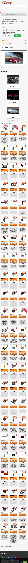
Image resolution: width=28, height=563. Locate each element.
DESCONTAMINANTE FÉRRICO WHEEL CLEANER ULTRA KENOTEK (22, 249)
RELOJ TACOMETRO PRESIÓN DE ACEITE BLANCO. (13, 358)
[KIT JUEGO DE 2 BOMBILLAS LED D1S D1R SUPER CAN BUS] (22, 526)
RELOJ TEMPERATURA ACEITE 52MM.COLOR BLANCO (13, 286)
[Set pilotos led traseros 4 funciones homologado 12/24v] (4, 474)
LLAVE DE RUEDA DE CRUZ (13, 212)
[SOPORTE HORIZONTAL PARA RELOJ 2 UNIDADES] (13, 185)
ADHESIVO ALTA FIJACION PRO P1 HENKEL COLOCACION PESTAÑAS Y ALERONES (4, 140)
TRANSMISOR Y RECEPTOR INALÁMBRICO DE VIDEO (4, 359)
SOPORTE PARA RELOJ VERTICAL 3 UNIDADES (4, 248)
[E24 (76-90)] (13, 79)
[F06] (13, 110)
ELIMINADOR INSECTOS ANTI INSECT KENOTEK (13, 158)
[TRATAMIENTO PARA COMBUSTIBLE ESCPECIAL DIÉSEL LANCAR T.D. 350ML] (22, 419)
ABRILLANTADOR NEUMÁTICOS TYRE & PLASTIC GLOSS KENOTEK (22, 159)
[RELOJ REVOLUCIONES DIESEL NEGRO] (4, 419)
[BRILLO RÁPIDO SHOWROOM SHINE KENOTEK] (22, 202)
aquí (21, 562)
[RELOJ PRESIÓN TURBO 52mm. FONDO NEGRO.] (4, 293)
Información (6, 43)
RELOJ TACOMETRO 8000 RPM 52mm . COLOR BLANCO (22, 376)
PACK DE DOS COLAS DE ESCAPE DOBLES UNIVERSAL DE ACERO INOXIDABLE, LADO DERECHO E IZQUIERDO (13, 539)
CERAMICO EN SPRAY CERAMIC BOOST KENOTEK (23, 229)
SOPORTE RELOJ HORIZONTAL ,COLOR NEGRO (22, 176)
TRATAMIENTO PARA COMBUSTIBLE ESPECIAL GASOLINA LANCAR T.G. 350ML (4, 466)
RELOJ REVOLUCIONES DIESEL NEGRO (4, 429)
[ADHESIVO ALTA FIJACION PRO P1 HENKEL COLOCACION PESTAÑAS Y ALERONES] (4, 128)
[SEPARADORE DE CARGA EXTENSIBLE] (22, 455)
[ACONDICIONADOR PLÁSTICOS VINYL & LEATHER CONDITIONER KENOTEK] (4, 219)
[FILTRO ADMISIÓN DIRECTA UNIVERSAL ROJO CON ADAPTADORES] (13, 330)
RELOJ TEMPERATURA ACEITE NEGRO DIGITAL (13, 448)
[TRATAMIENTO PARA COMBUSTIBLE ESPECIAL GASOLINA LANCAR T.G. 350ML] (4, 455)
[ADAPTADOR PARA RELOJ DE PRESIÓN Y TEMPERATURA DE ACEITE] (4, 384)
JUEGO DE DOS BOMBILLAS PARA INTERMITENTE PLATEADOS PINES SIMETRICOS (4, 177)
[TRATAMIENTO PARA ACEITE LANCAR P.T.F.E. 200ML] (13, 474)
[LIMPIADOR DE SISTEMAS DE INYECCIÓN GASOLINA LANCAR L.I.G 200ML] (4, 256)
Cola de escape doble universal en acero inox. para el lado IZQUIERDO (13, 376)
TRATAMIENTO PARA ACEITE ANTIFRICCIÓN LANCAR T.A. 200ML (13, 430)
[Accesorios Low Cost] (14, 2)
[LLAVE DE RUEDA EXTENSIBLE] (4, 202)
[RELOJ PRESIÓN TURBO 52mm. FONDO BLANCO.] (13, 256)
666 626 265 (18, 14)
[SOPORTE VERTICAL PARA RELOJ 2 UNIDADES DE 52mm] (22, 185)
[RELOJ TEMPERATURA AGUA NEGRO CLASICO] (13, 311)
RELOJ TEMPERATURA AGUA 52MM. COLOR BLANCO (4, 285)
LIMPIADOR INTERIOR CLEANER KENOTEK (22, 138)
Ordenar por (3, 120)
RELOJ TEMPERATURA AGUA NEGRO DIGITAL (13, 466)
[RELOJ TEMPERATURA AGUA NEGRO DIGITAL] (13, 455)
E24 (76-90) (13, 87)
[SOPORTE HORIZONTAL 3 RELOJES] (13, 238)
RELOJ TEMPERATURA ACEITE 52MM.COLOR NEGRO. (4, 322)
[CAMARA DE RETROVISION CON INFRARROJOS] (4, 492)
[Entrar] (7, 9)
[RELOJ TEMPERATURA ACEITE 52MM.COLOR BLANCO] (13, 275)
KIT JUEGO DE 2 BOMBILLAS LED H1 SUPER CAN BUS (22, 519)
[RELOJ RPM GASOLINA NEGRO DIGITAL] (22, 437)
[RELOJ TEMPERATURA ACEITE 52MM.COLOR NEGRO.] (4, 311)
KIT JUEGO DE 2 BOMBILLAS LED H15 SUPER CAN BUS (4, 537)
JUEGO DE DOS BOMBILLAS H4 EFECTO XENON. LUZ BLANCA (13, 139)
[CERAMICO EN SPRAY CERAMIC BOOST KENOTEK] (22, 219)
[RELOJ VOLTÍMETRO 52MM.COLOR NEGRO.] (22, 293)
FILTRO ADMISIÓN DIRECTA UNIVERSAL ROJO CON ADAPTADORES (13, 341)
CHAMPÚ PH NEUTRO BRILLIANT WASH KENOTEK (13, 176)
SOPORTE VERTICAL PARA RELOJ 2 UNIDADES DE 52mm (22, 195)
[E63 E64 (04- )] (13, 95)
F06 (13, 118)
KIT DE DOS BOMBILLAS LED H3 (22, 411)
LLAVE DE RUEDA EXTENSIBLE (4, 212)
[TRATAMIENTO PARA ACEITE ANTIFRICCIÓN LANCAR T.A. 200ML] (13, 419)
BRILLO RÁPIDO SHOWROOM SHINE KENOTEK (22, 212)
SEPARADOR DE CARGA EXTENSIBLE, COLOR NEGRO (4, 448)
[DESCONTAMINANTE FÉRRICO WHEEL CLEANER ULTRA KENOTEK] (22, 238)
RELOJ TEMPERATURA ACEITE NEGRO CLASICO (22, 285)
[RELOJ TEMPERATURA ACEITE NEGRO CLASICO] (22, 275)
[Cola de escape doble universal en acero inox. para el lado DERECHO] (13, 401)
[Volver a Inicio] (2, 48)
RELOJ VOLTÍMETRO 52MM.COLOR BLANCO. (22, 266)
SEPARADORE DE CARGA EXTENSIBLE (22, 465)
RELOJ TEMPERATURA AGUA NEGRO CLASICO (13, 322)
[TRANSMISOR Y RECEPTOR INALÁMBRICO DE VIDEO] (4, 348)
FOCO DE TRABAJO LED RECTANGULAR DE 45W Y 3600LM (13, 502)
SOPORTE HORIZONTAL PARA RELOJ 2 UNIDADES (13, 195)
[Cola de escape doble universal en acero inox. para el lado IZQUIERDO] (13, 366)
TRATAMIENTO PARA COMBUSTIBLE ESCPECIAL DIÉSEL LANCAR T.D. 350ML (22, 430)
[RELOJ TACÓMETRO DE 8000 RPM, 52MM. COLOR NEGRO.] (4, 401)
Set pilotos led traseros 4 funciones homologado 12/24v (4, 484)
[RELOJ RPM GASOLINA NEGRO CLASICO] (22, 384)
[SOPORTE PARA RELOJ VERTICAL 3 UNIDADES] (4, 238)
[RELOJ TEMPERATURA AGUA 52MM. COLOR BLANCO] (4, 275)
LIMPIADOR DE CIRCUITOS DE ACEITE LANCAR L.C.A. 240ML (4, 376)
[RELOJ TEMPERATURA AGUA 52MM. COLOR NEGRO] (13, 293)
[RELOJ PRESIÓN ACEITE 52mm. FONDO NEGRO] (22, 348)
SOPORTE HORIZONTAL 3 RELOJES (13, 248)
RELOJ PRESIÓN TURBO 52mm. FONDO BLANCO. (13, 266)
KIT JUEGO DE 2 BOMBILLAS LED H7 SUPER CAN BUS (13, 519)
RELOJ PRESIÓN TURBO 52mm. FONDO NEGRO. (4, 304)
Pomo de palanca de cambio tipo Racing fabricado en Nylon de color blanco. (13, 230)
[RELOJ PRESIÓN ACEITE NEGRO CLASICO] (13, 384)
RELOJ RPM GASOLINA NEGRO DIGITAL (22, 447)
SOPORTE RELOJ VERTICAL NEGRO (4, 194)
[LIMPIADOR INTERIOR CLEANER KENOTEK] (22, 128)
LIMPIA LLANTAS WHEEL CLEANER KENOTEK (4, 158)
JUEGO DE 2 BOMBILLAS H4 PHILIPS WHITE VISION (22, 322)
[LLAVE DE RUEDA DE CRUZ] (13, 202)
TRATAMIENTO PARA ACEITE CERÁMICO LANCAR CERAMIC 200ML (22, 484)
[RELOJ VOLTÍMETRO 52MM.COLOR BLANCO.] (22, 256)
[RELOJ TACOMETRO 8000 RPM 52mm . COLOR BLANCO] (22, 366)
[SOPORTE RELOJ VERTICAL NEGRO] (4, 185)
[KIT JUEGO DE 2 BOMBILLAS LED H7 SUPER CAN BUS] (13, 509)
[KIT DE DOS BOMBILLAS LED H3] (22, 401)
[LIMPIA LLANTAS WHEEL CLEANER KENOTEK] (4, 148)
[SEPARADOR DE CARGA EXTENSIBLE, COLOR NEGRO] (4, 437)
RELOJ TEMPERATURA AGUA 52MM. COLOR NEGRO (13, 304)
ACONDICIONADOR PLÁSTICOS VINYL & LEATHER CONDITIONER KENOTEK (4, 230)
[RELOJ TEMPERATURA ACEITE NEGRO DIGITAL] (13, 437)
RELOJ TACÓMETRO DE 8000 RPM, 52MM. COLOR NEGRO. (4, 412)
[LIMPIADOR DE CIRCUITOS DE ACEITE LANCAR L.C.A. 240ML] (4, 366)
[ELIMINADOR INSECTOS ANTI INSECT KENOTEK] (13, 148)
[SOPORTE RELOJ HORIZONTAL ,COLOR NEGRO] (22, 166)
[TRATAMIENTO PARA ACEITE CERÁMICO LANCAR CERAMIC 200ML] (22, 474)
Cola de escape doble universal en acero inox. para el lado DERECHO (13, 412)
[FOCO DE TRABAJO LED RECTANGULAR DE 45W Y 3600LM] (13, 492)
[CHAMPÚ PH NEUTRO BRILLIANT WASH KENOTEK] (13, 166)
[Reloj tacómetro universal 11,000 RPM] (4, 509)
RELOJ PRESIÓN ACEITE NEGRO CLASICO (13, 394)
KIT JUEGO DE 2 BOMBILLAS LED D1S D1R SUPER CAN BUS (22, 537)
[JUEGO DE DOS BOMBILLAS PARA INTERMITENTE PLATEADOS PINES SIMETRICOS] (4, 166)
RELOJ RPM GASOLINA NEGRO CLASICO (22, 394)
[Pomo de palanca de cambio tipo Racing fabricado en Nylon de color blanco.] (13, 219)
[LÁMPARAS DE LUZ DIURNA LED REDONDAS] (4, 330)
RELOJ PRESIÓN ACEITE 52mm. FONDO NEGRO (22, 358)
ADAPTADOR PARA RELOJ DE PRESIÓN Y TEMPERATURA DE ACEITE (4, 394)
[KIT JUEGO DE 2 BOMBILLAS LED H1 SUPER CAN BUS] (22, 509)
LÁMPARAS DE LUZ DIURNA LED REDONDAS (4, 340)
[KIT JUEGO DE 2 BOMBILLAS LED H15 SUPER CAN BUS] (4, 526)
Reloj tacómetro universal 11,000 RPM (4, 519)
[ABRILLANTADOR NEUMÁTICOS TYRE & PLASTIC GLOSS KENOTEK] (22, 148)
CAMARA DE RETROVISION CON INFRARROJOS (4, 502)
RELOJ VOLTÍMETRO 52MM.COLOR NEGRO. (22, 304)
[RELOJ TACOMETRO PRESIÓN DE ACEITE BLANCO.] (13, 348)
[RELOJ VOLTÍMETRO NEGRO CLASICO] (22, 330)
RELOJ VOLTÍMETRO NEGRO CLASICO (22, 340)
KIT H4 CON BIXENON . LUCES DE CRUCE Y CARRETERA (23, 502)
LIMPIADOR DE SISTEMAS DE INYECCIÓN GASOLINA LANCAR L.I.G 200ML (4, 267)
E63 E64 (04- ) (13, 102)
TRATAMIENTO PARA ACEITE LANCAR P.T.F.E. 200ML (13, 484)
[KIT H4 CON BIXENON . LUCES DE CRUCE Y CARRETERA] (22, 492)
